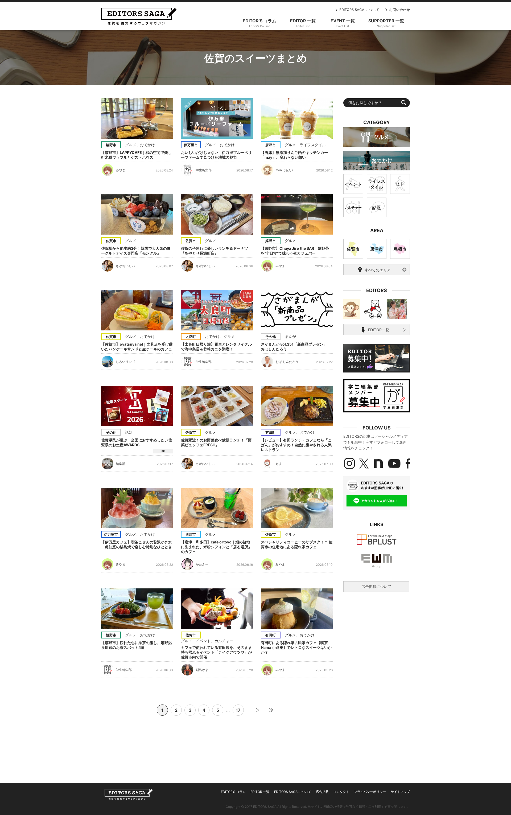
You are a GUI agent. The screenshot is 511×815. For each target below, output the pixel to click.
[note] (378, 463)
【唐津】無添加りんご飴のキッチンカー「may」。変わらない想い (294, 154)
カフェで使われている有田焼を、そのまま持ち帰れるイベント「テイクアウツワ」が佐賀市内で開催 (216, 652)
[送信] (403, 102)
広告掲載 (322, 792)
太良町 (191, 336)
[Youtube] (394, 463)
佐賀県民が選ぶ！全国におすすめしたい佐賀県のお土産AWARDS (136, 442)
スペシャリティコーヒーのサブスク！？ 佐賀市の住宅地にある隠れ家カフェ (296, 544)
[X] (364, 463)
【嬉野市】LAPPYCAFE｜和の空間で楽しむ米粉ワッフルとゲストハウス (136, 154)
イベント (203, 640)
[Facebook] (408, 463)
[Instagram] (349, 463)
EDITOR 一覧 (259, 792)
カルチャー (224, 640)
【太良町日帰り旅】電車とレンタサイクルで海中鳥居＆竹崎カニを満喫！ (216, 346)
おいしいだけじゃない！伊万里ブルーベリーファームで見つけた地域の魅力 (216, 154)
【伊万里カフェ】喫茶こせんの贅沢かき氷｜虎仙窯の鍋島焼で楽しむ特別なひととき (136, 544)
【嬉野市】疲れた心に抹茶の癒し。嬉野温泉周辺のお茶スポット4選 (136, 645)
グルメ (130, 144)
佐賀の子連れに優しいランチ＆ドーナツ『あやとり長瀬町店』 (214, 250)
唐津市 (270, 145)
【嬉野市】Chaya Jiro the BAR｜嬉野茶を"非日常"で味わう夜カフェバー (295, 250)
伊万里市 (191, 145)
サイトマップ (400, 792)
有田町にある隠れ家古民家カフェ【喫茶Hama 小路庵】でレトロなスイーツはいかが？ (296, 647)
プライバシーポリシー (370, 792)
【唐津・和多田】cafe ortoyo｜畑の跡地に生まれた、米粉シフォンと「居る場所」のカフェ (216, 547)
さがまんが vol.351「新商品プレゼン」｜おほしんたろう (296, 346)
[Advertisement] (376, 636)
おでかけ (147, 144)
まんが (290, 336)
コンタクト (341, 792)
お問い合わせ (399, 9)
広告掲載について (376, 586)
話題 (129, 432)
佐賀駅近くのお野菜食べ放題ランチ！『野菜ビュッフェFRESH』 (216, 442)
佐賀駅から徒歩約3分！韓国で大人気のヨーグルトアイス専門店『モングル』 (136, 250)
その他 (270, 336)
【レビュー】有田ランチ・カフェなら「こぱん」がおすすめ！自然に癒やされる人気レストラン (296, 445)
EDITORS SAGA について (359, 9)
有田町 (270, 432)
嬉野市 (111, 145)
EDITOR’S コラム (233, 792)
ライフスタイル (313, 144)
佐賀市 (111, 241)
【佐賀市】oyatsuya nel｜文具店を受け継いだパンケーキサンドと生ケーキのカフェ (137, 346)
